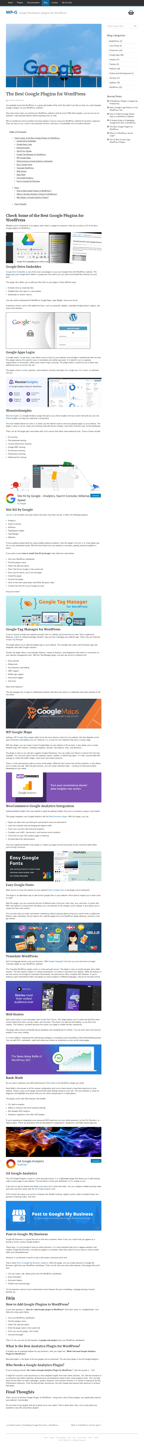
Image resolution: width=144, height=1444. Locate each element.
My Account (67, 3)
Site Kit (9, 515)
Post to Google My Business (28, 181)
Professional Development (120, 73)
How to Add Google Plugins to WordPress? (34, 191)
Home (10, 3)
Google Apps (114, 55)
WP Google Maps (24, 158)
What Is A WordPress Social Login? (86, 1425)
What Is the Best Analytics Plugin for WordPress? (37, 194)
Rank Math (21, 175)
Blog (45, 3)
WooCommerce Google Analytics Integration (35, 161)
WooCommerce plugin (58, 816)
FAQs (16, 188)
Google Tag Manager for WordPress (31, 154)
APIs (69, 1437)
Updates (112, 83)
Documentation (33, 3)
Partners (112, 64)
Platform (112, 69)
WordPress (113, 87)
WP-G (11, 12)
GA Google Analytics (25, 178)
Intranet (112, 60)
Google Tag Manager (14, 639)
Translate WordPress (25, 168)
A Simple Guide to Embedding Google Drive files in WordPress (32, 1425)
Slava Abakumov (17, 100)
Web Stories (22, 171)
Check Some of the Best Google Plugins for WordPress (37, 138)
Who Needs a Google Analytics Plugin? (33, 197)
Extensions (114, 50)
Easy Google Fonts (24, 165)
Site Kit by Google (24, 151)
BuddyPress (114, 41)
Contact (55, 3)
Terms (90, 1437)
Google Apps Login (24, 144)
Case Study (114, 46)
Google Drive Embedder (26, 141)
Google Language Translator (60, 961)
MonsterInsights (23, 148)
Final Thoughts (20, 204)
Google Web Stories (48, 1019)
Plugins (20, 3)
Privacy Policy (81, 1437)
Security (112, 78)
